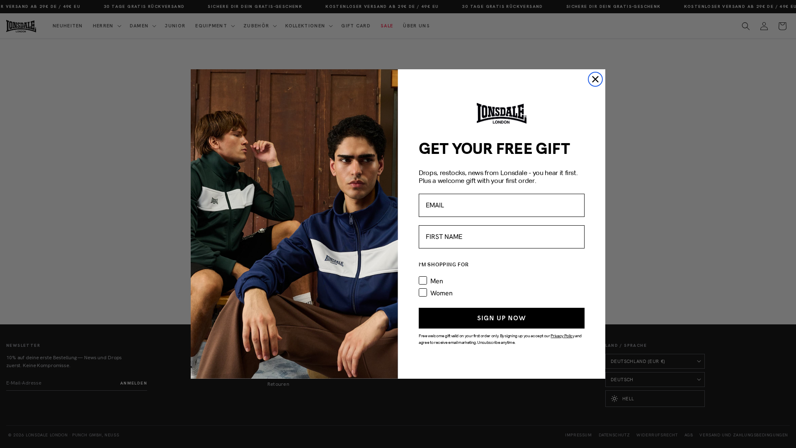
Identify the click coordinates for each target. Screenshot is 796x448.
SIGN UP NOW (501, 317)
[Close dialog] (595, 79)
